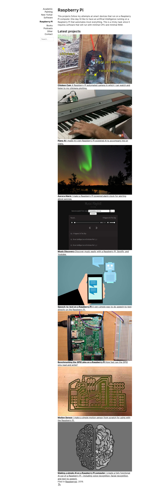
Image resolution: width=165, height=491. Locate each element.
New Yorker (47, 14)
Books (50, 25)
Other (50, 31)
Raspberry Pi (46, 21)
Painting (49, 11)
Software (48, 17)
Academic (48, 9)
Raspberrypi (71, 481)
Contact (49, 34)
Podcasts (48, 28)
